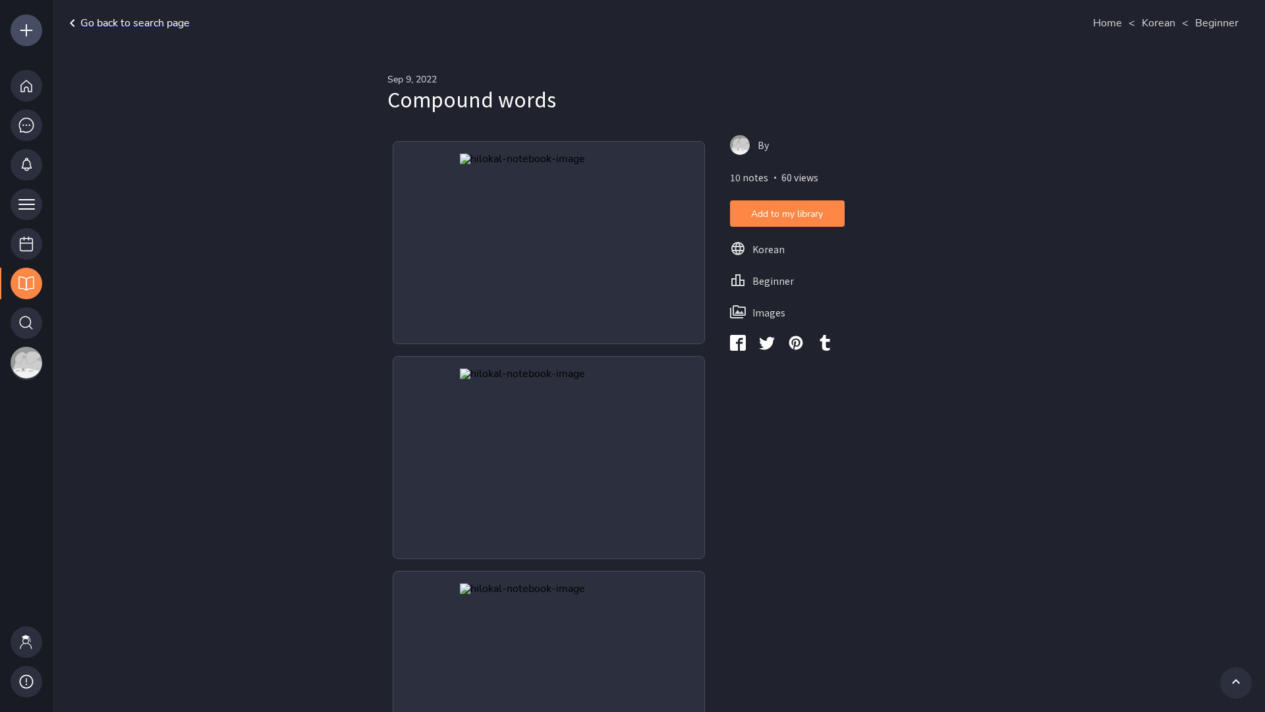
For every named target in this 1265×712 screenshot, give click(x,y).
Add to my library (787, 214)
